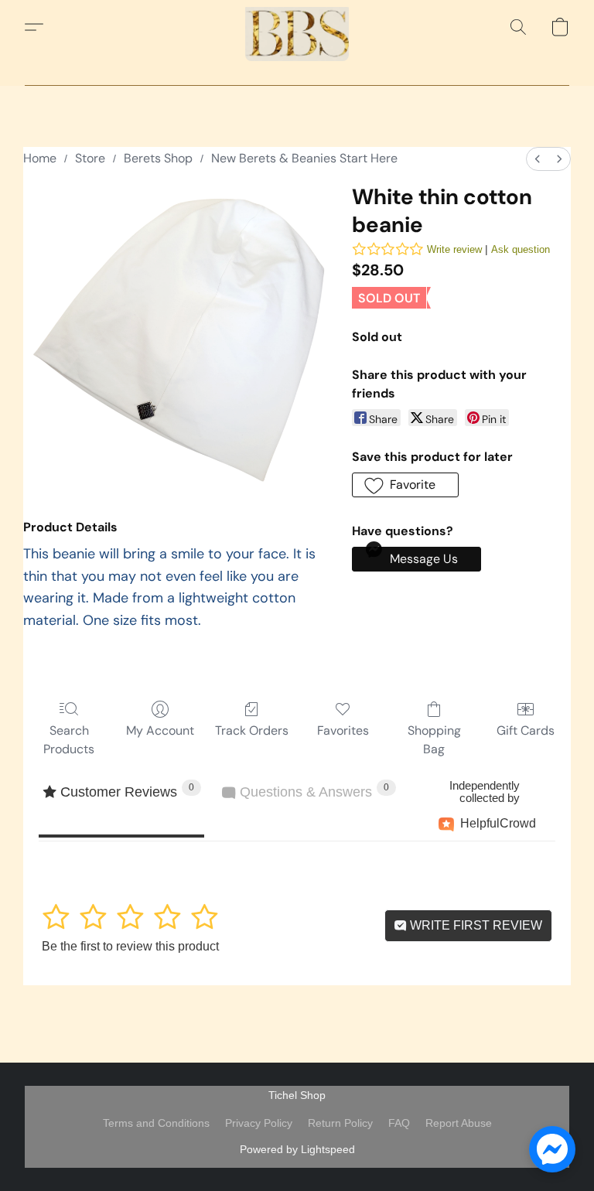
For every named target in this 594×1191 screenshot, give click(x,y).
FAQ (399, 1123)
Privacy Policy (258, 1123)
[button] (297, 27)
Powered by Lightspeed (297, 1149)
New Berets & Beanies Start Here (304, 158)
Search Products (68, 739)
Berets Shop (158, 158)
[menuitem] (537, 159)
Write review (454, 249)
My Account (160, 730)
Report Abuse (458, 1123)
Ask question (520, 249)
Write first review (474, 925)
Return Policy (340, 1123)
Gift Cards (526, 730)
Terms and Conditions (156, 1123)
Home (39, 158)
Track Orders (251, 730)
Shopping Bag (434, 739)
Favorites (343, 730)
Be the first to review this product (130, 946)
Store (90, 158)
